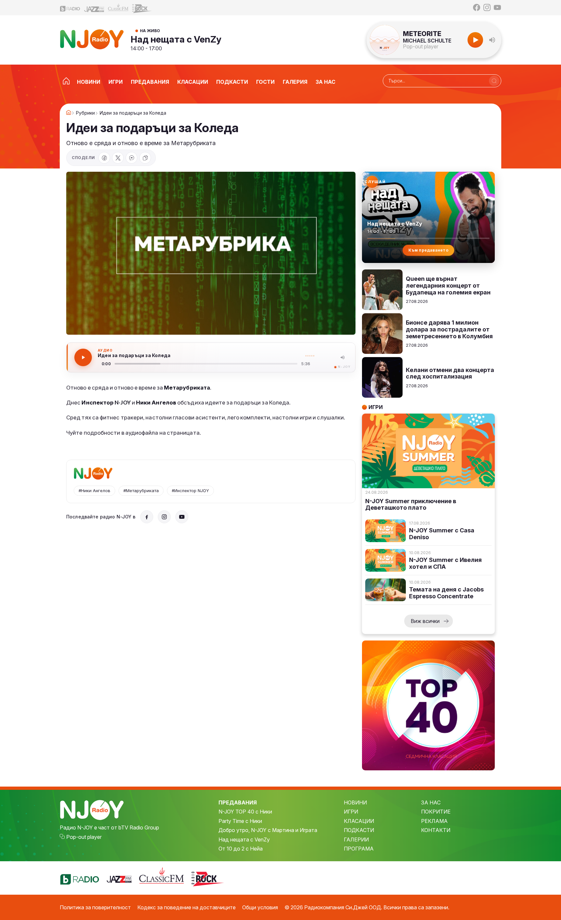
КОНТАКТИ (435, 830)
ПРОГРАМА (359, 849)
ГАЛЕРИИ (356, 839)
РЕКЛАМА (434, 821)
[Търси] (494, 81)
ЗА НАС (431, 802)
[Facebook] (476, 7)
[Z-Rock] (142, 8)
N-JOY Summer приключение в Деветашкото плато (410, 504)
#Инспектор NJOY (190, 490)
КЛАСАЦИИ (359, 821)
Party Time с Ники (240, 821)
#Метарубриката (141, 490)
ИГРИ (351, 811)
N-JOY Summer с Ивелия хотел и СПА (445, 563)
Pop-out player (420, 46)
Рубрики (85, 113)
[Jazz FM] (94, 7)
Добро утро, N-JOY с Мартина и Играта (267, 830)
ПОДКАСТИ (359, 830)
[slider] (206, 364)
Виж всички (425, 621)
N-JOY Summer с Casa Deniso (441, 534)
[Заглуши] (342, 357)
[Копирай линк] (145, 158)
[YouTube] (497, 7)
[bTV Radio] (70, 8)
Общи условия (260, 907)
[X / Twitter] (118, 158)
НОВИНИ (355, 802)
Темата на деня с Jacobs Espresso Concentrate (446, 593)
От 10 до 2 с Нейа (240, 849)
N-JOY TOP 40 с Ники (245, 811)
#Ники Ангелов (94, 490)
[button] (492, 40)
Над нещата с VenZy (176, 39)
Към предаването (428, 250)
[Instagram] (487, 7)
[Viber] (131, 158)
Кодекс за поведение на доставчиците (186, 907)
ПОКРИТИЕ (436, 811)
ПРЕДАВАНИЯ (237, 802)
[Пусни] (83, 357)
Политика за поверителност (95, 907)
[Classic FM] (118, 7)
